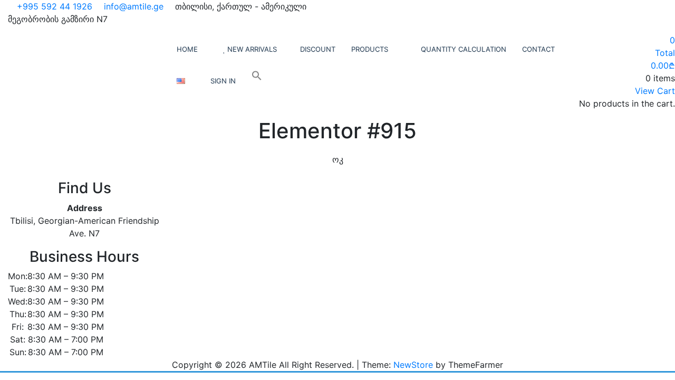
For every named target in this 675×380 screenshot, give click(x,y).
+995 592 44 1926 (53, 6)
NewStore (413, 364)
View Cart (655, 91)
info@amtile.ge (132, 6)
